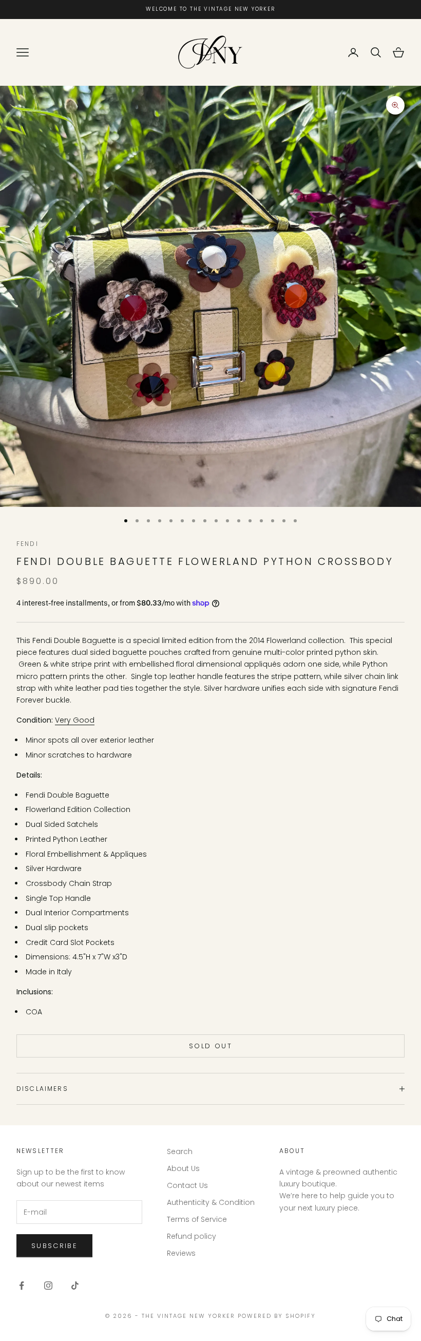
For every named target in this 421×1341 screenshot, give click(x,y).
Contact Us (187, 1185)
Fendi (27, 543)
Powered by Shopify (277, 1316)
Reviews (181, 1253)
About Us (183, 1168)
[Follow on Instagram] (48, 1285)
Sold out (210, 1046)
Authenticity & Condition (211, 1202)
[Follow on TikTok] (75, 1285)
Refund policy (191, 1236)
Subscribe (54, 1246)
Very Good (74, 720)
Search (180, 1151)
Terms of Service (197, 1219)
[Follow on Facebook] (21, 1285)
